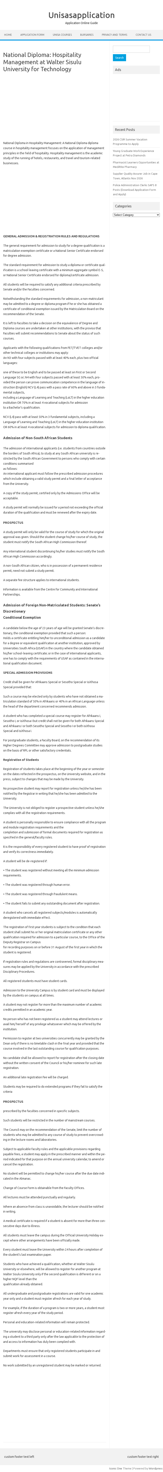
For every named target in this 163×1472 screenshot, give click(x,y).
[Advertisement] (54, 106)
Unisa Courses (62, 34)
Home (8, 34)
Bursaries (86, 34)
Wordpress (156, 1468)
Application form (32, 34)
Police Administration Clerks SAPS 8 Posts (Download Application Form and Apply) (134, 190)
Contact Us (143, 34)
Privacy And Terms (114, 34)
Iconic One (115, 1468)
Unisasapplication (81, 14)
